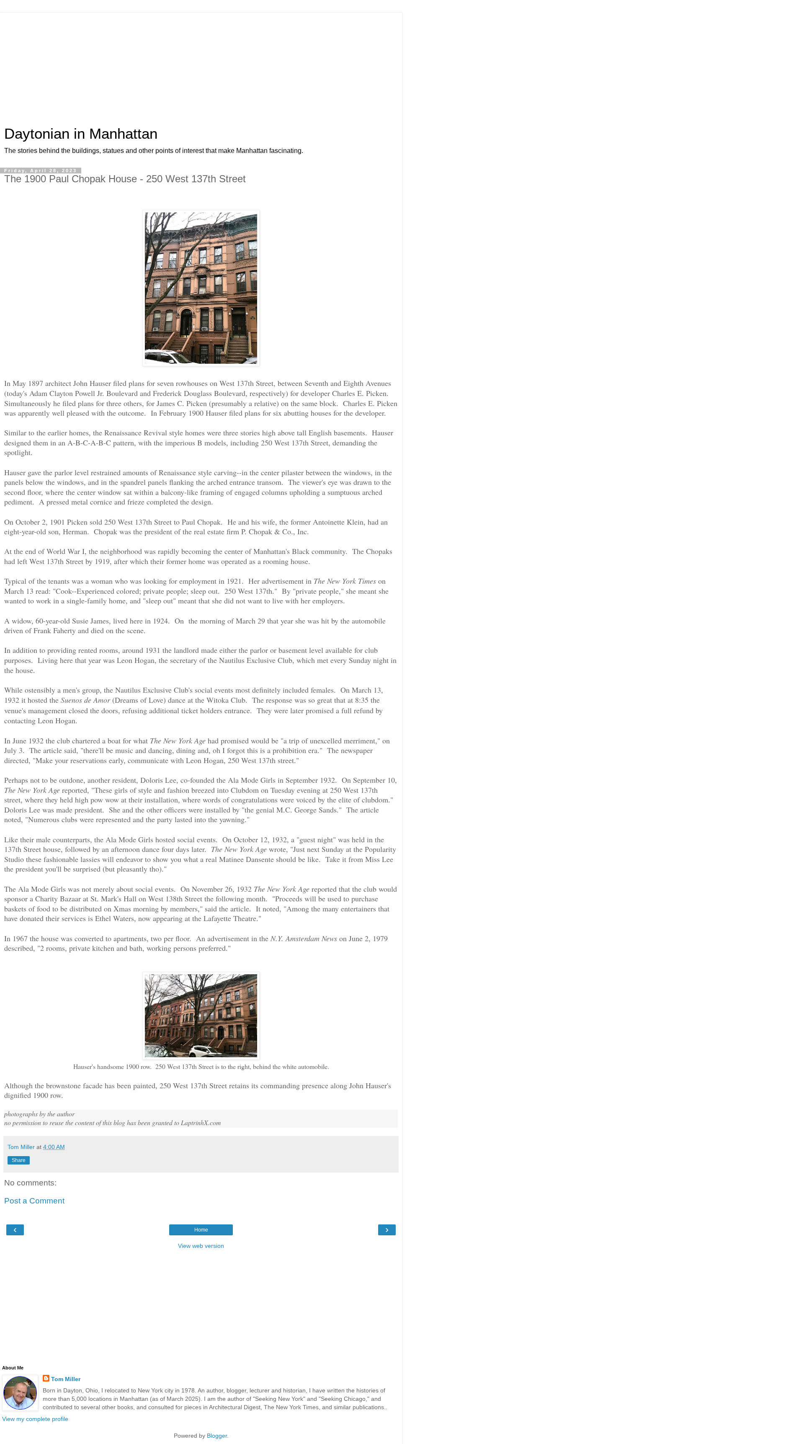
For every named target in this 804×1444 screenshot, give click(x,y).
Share (19, 1160)
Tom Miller (65, 1379)
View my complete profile (35, 1419)
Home (201, 1230)
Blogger (217, 1435)
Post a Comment (34, 1200)
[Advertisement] (201, 65)
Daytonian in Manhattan (80, 134)
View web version (201, 1245)
